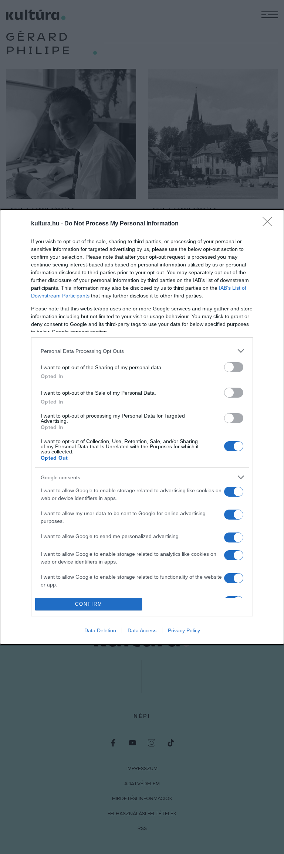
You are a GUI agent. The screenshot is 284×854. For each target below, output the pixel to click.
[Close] (270, 224)
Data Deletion (100, 630)
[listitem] (142, 351)
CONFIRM (88, 604)
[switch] (233, 367)
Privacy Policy (184, 630)
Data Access (142, 630)
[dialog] (142, 427)
